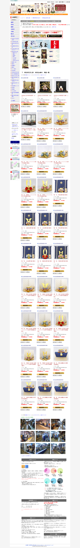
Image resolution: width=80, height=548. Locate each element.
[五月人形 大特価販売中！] (38, 13)
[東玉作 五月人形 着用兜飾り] (31, 53)
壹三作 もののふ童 (15, 75)
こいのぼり (13, 100)
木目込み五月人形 (16, 60)
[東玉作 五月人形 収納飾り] (31, 58)
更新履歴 (12, 138)
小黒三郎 (12, 29)
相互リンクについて (15, 134)
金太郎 (13, 87)
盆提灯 (12, 22)
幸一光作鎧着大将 (15, 73)
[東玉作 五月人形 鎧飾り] (50, 58)
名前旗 (13, 89)
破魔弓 (12, 26)
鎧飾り (14, 56)
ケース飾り (14, 57)
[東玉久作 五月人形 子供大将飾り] (50, 63)
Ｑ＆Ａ (13, 98)
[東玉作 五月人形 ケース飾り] (31, 63)
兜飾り (14, 54)
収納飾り (14, 55)
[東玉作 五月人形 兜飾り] (50, 53)
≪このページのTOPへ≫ (25, 455)
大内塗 (12, 31)
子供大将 (14, 59)
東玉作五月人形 (15, 51)
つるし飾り (14, 90)
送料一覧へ (54, 26)
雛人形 (12, 33)
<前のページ (27, 74)
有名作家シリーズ (15, 85)
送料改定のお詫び (14, 124)
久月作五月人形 (15, 41)
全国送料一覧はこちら (15, 126)
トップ (22, 17)
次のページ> (43, 74)
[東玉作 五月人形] (40, 48)
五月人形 (12, 36)
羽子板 (12, 24)
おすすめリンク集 (14, 133)
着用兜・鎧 (14, 52)
